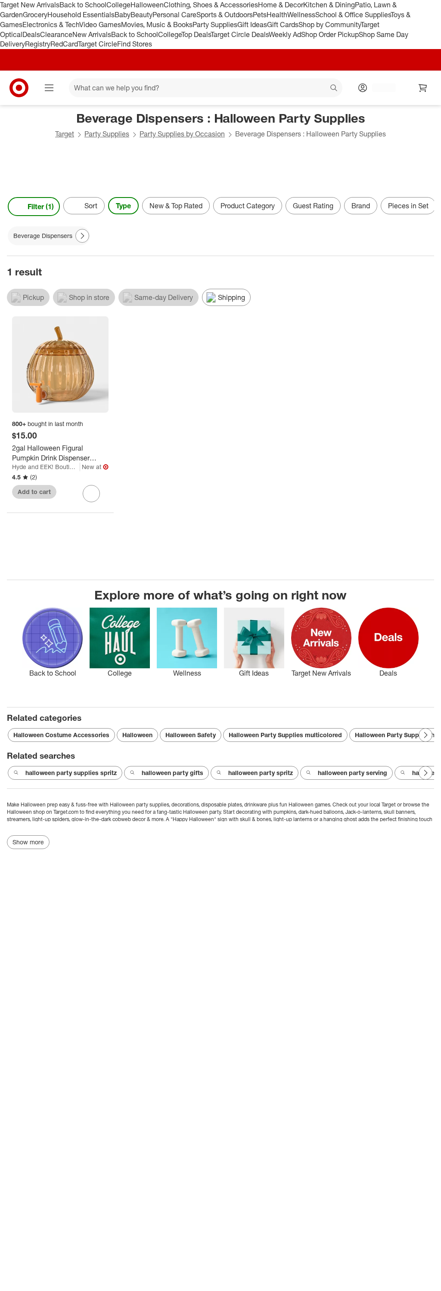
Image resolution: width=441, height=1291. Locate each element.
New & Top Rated (175, 205)
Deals (31, 34)
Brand (360, 205)
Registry (37, 44)
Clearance (56, 34)
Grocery (35, 14)
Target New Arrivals (29, 4)
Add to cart (34, 491)
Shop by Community (329, 24)
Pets (260, 14)
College (118, 4)
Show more (28, 842)
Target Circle (97, 44)
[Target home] (19, 87)
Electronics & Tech (50, 24)
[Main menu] (49, 87)
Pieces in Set (408, 205)
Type (123, 205)
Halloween (147, 4)
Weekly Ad (285, 34)
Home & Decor (280, 4)
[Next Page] (425, 206)
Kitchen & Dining (329, 4)
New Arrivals (91, 34)
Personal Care (174, 14)
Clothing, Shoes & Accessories (211, 4)
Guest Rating (313, 205)
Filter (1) (41, 206)
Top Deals (196, 34)
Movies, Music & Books (157, 24)
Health (277, 14)
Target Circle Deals (240, 34)
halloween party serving (352, 772)
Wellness (301, 14)
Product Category (247, 205)
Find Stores (134, 44)
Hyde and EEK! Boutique (46, 466)
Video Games (100, 24)
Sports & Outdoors (224, 14)
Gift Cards (282, 24)
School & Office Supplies (353, 14)
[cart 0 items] (422, 87)
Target (64, 134)
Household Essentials (81, 14)
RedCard (64, 44)
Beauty (141, 14)
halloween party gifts (172, 772)
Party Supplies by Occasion (182, 134)
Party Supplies (215, 24)
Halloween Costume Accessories (61, 734)
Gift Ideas (252, 24)
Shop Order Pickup (330, 34)
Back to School (82, 4)
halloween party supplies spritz (71, 772)
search (334, 88)
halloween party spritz (260, 772)
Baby (122, 14)
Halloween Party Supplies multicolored (285, 734)
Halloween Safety (190, 734)
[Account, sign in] (380, 87)
